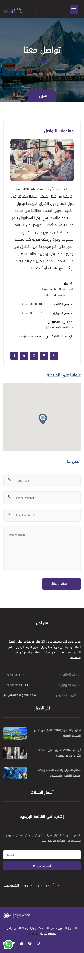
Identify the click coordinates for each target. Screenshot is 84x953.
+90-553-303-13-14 (30, 313)
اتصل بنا (42, 96)
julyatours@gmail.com (60, 327)
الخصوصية (11, 885)
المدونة (57, 885)
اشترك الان (44, 866)
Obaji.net (33, 933)
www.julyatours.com (30, 336)
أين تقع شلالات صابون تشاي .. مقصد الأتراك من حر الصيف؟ (59, 753)
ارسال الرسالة (59, 584)
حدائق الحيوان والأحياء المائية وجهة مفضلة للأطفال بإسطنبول (59, 773)
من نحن (43, 885)
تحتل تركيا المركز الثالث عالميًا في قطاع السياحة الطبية (57, 733)
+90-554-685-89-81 (30, 304)
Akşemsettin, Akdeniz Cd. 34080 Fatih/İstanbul (58, 292)
